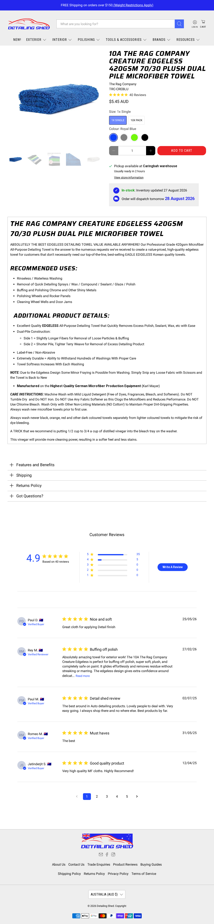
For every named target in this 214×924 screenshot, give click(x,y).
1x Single (117, 120)
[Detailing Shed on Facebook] (107, 855)
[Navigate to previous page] (77, 796)
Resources (185, 40)
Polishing (86, 40)
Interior (59, 40)
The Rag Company (122, 84)
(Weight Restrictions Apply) (133, 5)
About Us (58, 864)
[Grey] (124, 137)
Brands (159, 40)
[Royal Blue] (113, 137)
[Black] (144, 137)
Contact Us (76, 864)
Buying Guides (151, 864)
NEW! (17, 40)
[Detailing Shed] (29, 24)
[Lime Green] (134, 137)
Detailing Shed (105, 905)
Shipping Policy (69, 874)
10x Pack (136, 120)
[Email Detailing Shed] (101, 855)
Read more (83, 676)
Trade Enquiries (98, 864)
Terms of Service (143, 874)
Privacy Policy (118, 874)
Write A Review (173, 567)
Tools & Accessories (124, 40)
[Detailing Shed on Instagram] (113, 855)
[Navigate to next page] (137, 796)
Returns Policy (94, 874)
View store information (129, 177)
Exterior (33, 40)
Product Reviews (125, 864)
